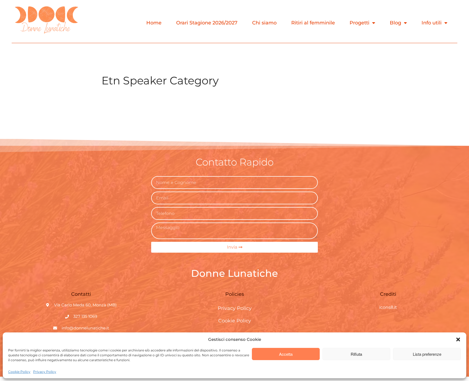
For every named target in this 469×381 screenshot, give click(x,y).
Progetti (359, 23)
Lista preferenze (427, 354)
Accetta (286, 354)
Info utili (432, 23)
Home (153, 23)
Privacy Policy (44, 372)
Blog (395, 23)
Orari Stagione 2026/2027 (206, 23)
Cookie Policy (19, 372)
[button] (458, 339)
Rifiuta (356, 354)
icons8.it (388, 307)
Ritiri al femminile (313, 23)
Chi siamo (264, 23)
